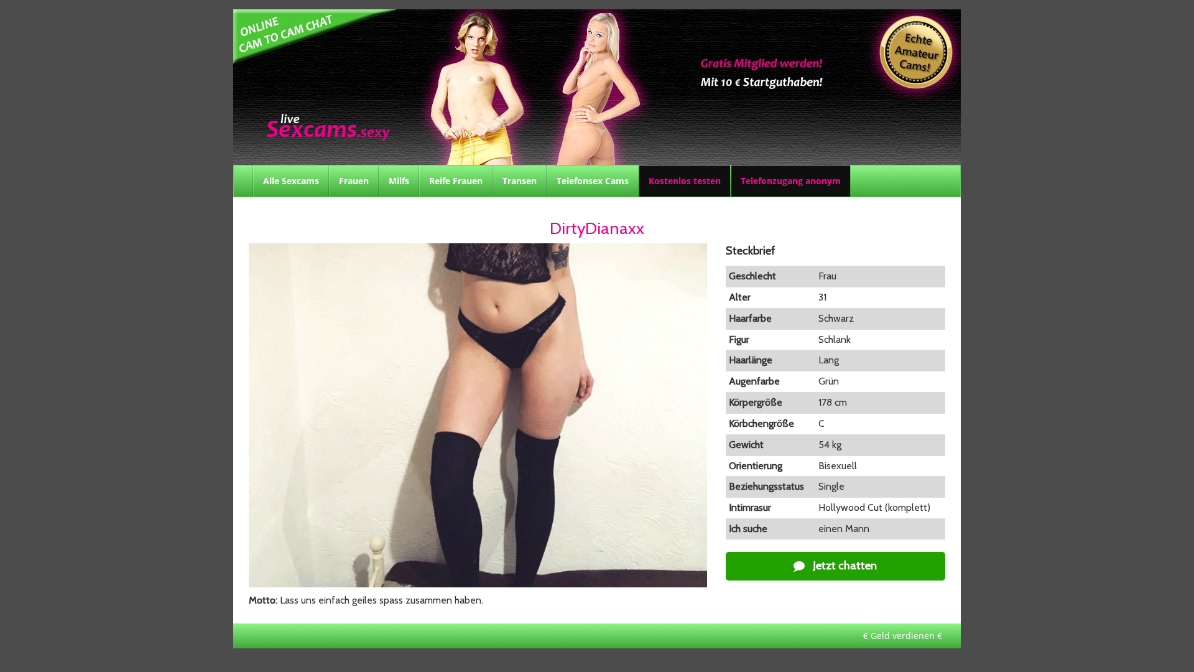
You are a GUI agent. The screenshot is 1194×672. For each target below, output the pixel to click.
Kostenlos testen (685, 181)
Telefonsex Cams (593, 181)
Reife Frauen (456, 181)
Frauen (354, 181)
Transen (519, 181)
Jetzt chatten (844, 565)
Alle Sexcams (291, 181)
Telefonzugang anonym (791, 181)
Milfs (399, 181)
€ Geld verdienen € (902, 636)
